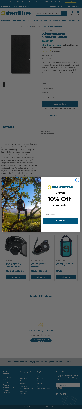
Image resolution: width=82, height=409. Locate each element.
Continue (60, 221)
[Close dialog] (77, 180)
